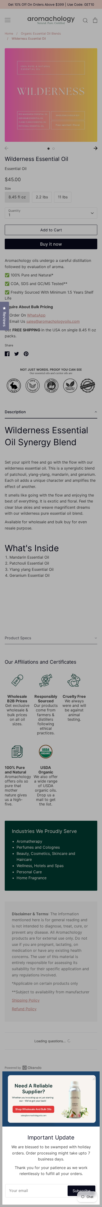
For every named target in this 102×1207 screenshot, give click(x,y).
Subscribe (81, 1190)
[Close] (93, 1077)
